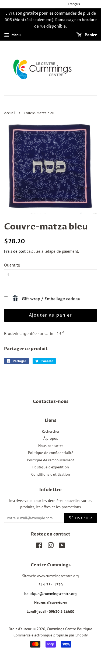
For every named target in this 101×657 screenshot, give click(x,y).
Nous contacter (50, 445)
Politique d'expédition (50, 467)
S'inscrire (80, 518)
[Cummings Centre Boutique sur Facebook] (39, 546)
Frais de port (15, 251)
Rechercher (51, 431)
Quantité (12, 265)
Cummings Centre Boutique (69, 628)
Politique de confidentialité (50, 452)
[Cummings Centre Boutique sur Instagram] (51, 546)
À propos (50, 438)
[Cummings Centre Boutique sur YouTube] (62, 546)
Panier (90, 35)
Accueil (9, 113)
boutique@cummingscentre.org (50, 593)
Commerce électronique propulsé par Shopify (50, 635)
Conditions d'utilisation (50, 474)
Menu (16, 35)
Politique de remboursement (50, 460)
